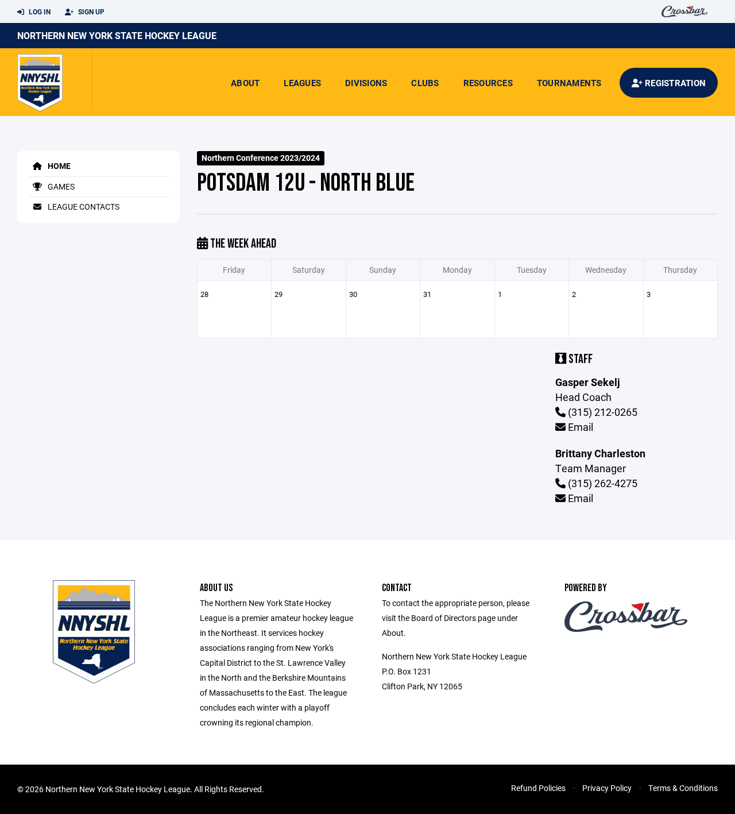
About (245, 82)
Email (579, 427)
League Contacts (82, 206)
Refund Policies (538, 787)
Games (60, 186)
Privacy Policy (607, 787)
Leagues (302, 82)
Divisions (366, 82)
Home (58, 165)
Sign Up (90, 11)
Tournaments (569, 82)
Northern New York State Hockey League (116, 35)
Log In (39, 11)
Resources (488, 82)
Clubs (425, 82)
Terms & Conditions (683, 787)
